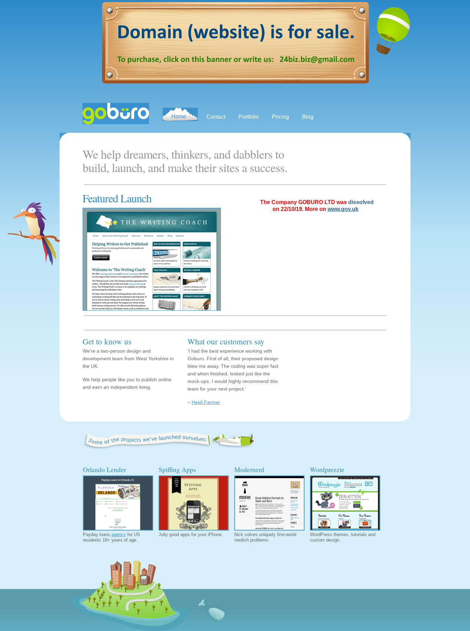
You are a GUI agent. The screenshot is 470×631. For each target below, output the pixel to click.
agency (118, 534)
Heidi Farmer (206, 402)
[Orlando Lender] (117, 502)
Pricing (280, 117)
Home (178, 116)
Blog (307, 117)
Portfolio (248, 117)
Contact (215, 117)
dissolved (361, 202)
